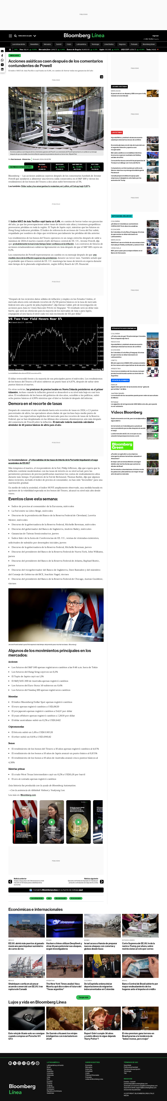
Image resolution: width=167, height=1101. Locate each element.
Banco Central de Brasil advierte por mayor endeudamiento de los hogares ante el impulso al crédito (140, 986)
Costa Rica (50, 1087)
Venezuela (50, 1075)
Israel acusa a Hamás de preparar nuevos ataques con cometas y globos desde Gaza (100, 946)
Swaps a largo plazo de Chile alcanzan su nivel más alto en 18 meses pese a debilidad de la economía (29, 883)
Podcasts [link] (134, 44)
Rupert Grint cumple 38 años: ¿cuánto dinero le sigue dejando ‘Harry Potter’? (100, 1036)
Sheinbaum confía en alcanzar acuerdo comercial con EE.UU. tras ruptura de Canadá (25, 986)
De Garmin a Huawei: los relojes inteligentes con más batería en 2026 (61, 1036)
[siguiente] (102, 881)
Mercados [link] (47, 44)
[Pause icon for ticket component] (10, 49)
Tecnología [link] (95, 44)
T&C (125, 1073)
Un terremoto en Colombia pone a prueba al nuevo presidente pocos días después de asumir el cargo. (128, 428)
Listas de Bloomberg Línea (94, 1079)
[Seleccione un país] (35, 35)
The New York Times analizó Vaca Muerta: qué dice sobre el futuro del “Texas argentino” (63, 986)
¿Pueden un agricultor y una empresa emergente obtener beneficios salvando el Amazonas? (126, 456)
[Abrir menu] (10, 35)
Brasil (49, 1067)
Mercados (14, 56)
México (49, 1069)
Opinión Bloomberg (120, 380)
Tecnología (127, 1071)
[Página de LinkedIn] (28, 1063)
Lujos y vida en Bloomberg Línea (37, 1002)
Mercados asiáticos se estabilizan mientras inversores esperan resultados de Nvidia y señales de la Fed (126, 155)
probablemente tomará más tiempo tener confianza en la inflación (43, 244)
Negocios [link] (122, 44)
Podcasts (88, 1077)
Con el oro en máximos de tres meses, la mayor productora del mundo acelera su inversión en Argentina (127, 373)
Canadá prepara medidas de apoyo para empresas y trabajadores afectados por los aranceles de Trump (126, 178)
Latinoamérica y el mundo (55, 1065)
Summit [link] (58, 44)
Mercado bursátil (61, 898)
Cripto (87, 1073)
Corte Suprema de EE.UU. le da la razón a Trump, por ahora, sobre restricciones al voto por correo (138, 946)
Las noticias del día (36, 898)
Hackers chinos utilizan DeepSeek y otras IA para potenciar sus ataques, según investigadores (64, 946)
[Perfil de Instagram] (24, 1063)
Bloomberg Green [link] (149, 44)
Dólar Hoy (88, 1069)
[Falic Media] (145, 39)
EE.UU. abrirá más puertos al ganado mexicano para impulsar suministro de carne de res (26, 946)
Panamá (49, 1083)
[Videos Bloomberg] (135, 412)
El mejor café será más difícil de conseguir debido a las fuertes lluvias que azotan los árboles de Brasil (126, 464)
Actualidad (88, 1071)
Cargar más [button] (83, 997)
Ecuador (50, 1081)
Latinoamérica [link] (81, 44)
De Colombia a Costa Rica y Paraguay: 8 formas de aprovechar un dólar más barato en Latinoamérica (127, 234)
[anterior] (10, 881)
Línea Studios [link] (108, 44)
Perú (48, 1079)
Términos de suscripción (132, 1069)
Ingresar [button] (156, 36)
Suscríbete (127, 1065)
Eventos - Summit (129, 1082)
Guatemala (50, 1093)
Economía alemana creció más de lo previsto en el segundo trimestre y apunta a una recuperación (128, 147)
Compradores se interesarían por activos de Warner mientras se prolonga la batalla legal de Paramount (127, 170)
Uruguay (49, 1085)
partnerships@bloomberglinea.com (136, 1084)
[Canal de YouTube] (19, 1063)
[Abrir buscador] (15, 35)
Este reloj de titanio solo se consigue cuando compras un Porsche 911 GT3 (26, 1036)
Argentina (50, 1071)
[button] (101, 76)
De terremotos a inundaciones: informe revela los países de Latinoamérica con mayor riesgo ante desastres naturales (127, 472)
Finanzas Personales (92, 1075)
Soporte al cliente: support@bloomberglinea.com (140, 1088)
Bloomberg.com (28, 795)
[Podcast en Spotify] (37, 1063)
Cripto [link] (69, 44)
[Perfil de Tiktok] (33, 1063)
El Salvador (50, 1089)
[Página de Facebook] (10, 1063)
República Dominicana (54, 1091)
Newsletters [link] (34, 44)
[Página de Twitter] (15, 1063)
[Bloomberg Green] (135, 445)
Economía (88, 1065)
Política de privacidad (131, 1067)
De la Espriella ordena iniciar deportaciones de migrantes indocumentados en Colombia (99, 986)
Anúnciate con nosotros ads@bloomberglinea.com (140, 1086)
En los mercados (76, 898)
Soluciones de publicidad (132, 1090)
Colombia (50, 1073)
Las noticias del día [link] (18, 44)
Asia (49, 898)
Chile (48, 1077)
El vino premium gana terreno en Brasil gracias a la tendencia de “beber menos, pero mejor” (138, 1036)
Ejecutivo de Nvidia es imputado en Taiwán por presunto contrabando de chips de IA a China (83, 882)
